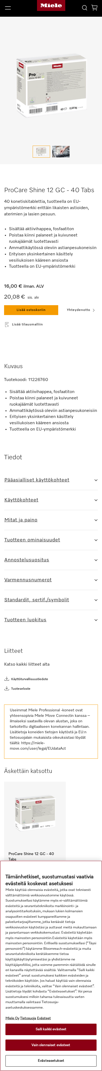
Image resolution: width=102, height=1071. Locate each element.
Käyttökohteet (21, 500)
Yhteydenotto (78, 310)
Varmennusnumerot (28, 580)
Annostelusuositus (26, 560)
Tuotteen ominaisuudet (32, 540)
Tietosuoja (28, 1018)
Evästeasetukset (51, 1061)
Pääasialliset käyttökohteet (36, 480)
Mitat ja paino (21, 520)
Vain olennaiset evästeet (51, 1045)
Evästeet (44, 1018)
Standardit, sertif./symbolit (36, 599)
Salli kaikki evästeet (51, 1029)
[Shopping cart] (94, 8)
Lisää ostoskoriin (31, 310)
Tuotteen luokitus (25, 619)
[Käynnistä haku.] (84, 7)
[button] (17, 8)
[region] (51, 966)
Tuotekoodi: (15, 380)
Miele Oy (12, 1018)
